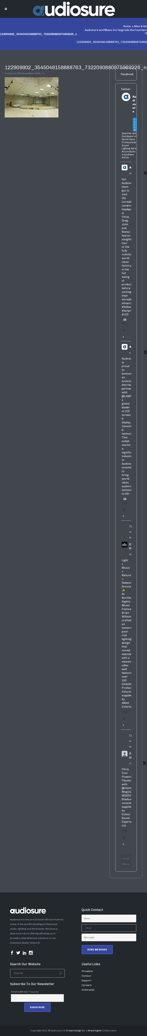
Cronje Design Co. (75, 1030)
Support (86, 980)
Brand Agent (94, 1030)
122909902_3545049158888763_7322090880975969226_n (75, 67)
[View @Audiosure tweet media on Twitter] (123, 318)
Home (127, 26)
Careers (87, 985)
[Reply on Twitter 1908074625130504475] (122, 504)
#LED (125, 314)
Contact (86, 975)
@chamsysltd (130, 788)
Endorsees (88, 989)
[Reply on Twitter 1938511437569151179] (122, 325)
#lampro (127, 310)
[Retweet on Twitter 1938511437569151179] (125, 325)
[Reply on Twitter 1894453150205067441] (122, 713)
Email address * (25, 991)
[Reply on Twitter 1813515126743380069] (122, 832)
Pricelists (87, 971)
